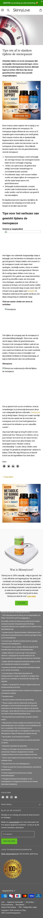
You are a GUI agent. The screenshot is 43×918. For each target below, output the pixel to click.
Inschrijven (9, 841)
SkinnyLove (35, 412)
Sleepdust (31, 291)
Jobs (3, 902)
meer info (25, 618)
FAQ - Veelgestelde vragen (28, 907)
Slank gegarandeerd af (9, 854)
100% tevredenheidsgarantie (11, 913)
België (7, 891)
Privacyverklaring (7, 905)
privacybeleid (14, 822)
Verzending (29, 902)
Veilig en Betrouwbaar (8, 907)
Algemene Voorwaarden (15, 902)
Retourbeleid (20, 905)
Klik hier (21, 603)
